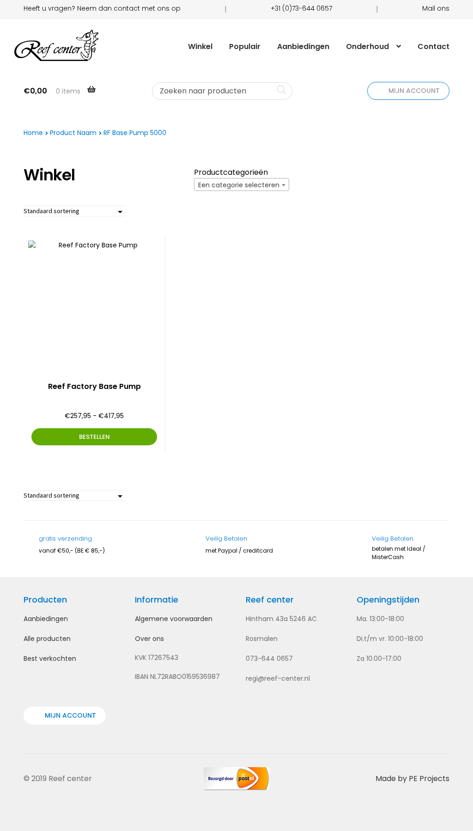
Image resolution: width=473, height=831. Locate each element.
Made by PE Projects (412, 778)
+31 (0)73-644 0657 (301, 8)
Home (33, 132)
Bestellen (94, 436)
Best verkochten (50, 658)
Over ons (149, 638)
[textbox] (241, 185)
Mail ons (435, 8)
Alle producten (47, 638)
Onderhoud (367, 46)
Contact (433, 46)
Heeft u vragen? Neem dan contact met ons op (102, 8)
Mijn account (413, 90)
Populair (245, 46)
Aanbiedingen (303, 46)
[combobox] (241, 184)
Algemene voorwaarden (173, 618)
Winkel (200, 46)
